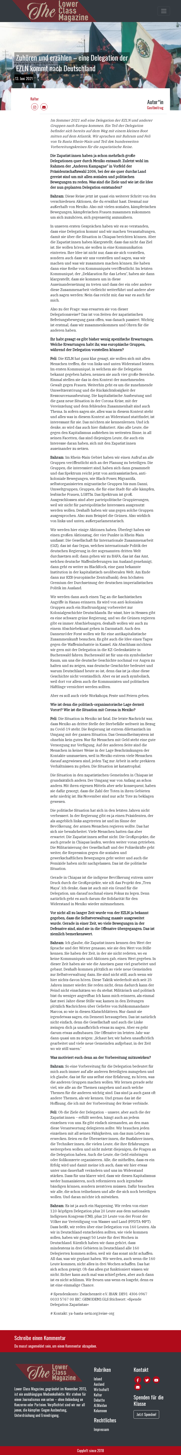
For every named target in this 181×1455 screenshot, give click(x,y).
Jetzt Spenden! (146, 1414)
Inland (98, 1379)
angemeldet (36, 1346)
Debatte (99, 1400)
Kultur (34, 98)
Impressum (101, 1429)
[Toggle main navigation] (164, 11)
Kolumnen (100, 1410)
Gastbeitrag (155, 107)
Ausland (99, 1384)
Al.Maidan (100, 1405)
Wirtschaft (101, 1389)
